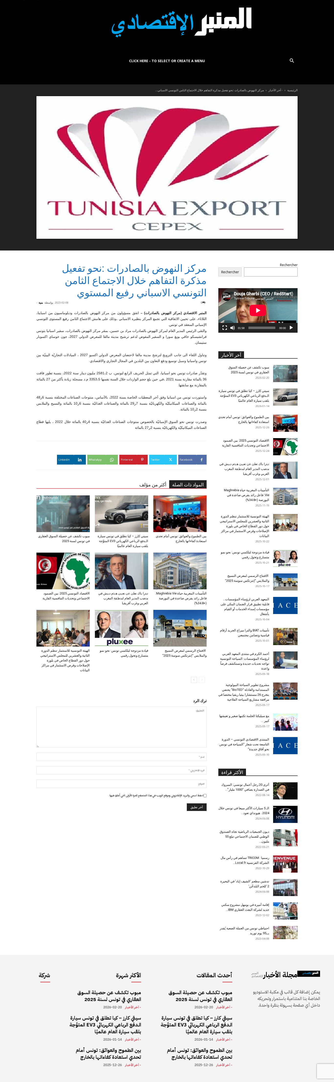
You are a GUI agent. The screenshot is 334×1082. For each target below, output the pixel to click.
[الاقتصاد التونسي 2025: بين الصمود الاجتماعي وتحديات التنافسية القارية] (63, 571)
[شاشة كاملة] (224, 327)
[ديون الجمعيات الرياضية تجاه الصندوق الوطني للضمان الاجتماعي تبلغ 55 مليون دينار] (285, 837)
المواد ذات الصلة (188, 484)
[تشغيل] (291, 327)
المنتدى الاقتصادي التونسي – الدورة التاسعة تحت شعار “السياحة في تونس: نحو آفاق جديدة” (244, 744)
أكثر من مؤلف (152, 484)
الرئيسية (292, 90)
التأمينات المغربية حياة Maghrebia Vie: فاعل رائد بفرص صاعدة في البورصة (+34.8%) (181, 598)
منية (41, 302)
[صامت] (232, 327)
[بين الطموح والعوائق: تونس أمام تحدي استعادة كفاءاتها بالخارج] (180, 513)
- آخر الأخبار (275, 90)
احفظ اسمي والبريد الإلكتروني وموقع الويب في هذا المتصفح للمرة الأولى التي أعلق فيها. (156, 795)
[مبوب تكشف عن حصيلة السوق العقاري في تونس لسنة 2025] (63, 513)
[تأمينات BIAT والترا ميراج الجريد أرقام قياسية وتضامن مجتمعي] (285, 636)
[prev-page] (202, 680)
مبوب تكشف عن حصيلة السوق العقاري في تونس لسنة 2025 (109, 996)
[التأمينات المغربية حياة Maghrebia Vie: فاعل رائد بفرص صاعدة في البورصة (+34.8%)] (180, 571)
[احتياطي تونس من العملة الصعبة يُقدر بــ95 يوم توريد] (285, 932)
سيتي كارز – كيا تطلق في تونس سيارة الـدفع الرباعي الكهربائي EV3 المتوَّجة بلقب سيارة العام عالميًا (123, 541)
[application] (258, 310)
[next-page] (194, 680)
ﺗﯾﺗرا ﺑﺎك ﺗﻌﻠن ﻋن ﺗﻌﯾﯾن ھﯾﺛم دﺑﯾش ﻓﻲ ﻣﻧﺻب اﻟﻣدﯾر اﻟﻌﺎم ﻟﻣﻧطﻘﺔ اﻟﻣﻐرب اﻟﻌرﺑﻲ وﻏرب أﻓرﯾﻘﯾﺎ (123, 598)
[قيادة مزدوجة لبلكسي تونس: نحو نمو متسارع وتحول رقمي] (121, 628)
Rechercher (289, 264)
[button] (292, 61)
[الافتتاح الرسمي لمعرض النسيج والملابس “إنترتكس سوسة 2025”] (180, 628)
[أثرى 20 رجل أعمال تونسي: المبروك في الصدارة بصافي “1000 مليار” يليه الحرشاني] (285, 790)
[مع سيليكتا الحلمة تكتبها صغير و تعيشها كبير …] (285, 722)
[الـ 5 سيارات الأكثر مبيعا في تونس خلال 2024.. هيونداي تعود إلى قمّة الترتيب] (285, 814)
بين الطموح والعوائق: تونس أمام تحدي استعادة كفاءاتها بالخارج (108, 1054)
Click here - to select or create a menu (167, 60)
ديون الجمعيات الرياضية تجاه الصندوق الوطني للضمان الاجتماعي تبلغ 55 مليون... (244, 836)
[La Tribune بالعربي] (167, 27)
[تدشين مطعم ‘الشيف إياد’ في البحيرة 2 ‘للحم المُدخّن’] (285, 887)
